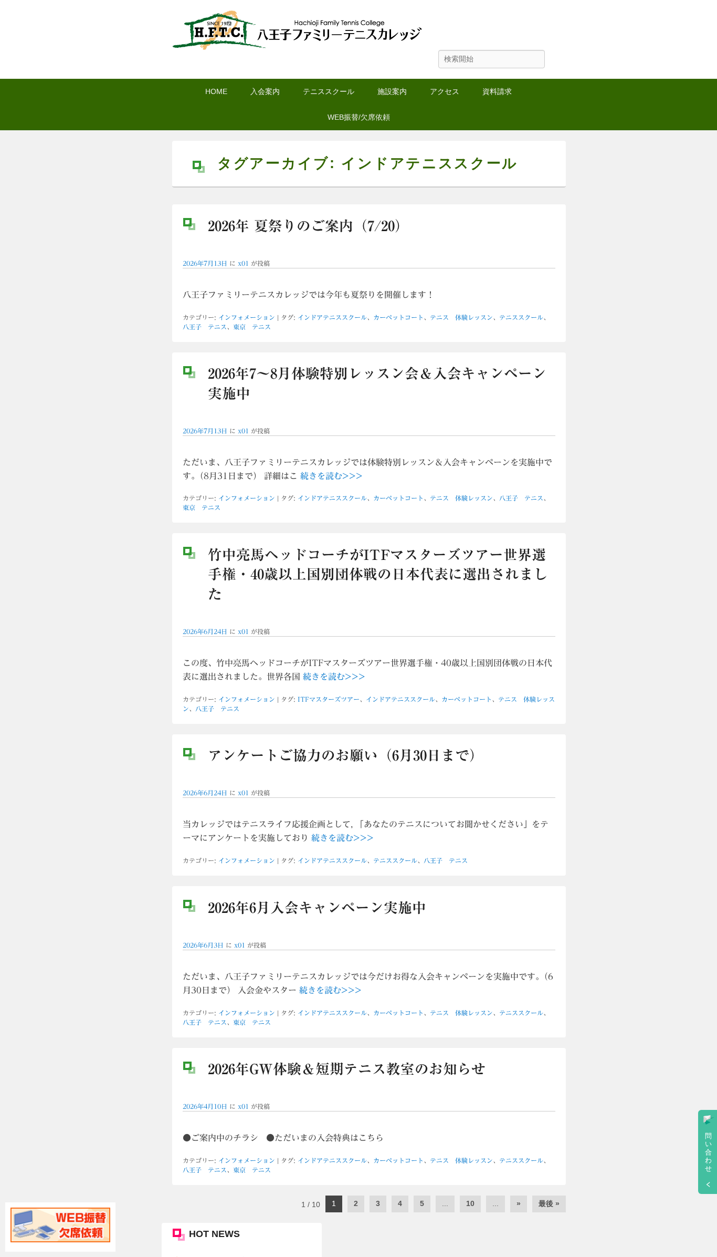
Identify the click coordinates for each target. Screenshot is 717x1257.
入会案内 (265, 91)
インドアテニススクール (332, 317)
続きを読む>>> (331, 476)
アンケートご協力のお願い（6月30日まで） (345, 755)
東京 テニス (252, 327)
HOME (216, 91)
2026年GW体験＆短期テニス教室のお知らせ (347, 1069)
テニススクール (328, 91)
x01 (243, 263)
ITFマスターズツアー (329, 699)
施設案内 (392, 91)
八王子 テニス (205, 327)
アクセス (444, 91)
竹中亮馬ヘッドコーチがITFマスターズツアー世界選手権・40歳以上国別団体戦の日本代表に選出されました (377, 574)
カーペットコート (398, 317)
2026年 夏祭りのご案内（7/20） (308, 226)
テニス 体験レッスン (461, 317)
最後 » (549, 1203)
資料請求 (497, 91)
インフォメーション (246, 317)
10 (470, 1203)
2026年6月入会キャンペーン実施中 (317, 908)
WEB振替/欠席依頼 (359, 117)
